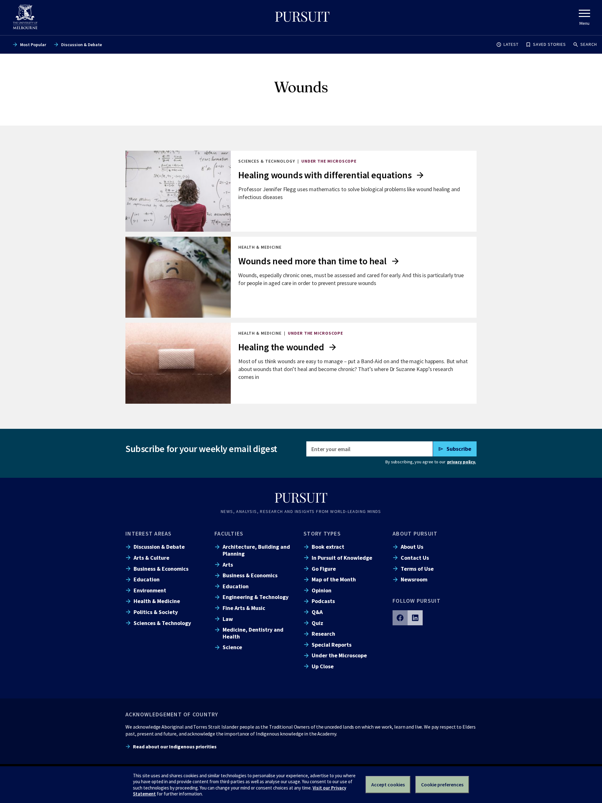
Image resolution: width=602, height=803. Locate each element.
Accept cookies (388, 784)
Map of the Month (334, 579)
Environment (150, 590)
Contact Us (415, 557)
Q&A (317, 612)
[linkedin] (415, 617)
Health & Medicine (157, 601)
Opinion (321, 590)
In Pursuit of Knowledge (342, 557)
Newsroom (414, 579)
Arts (228, 564)
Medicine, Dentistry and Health (253, 633)
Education (147, 579)
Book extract (328, 546)
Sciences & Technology (162, 623)
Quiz (317, 623)
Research (323, 633)
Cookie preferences (442, 784)
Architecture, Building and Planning (256, 550)
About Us (412, 546)
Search (588, 44)
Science (232, 647)
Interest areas (148, 533)
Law (228, 618)
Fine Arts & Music (244, 608)
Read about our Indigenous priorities (175, 746)
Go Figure (324, 568)
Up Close (323, 666)
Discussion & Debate (81, 44)
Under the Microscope (339, 655)
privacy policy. (461, 462)
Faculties (228, 533)
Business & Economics (161, 568)
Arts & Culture (151, 557)
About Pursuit (415, 533)
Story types (322, 533)
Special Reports (331, 644)
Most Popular (33, 44)
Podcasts (323, 601)
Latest (511, 44)
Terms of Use (417, 568)
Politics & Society (156, 612)
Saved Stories (549, 44)
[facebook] (400, 617)
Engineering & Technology (255, 597)
